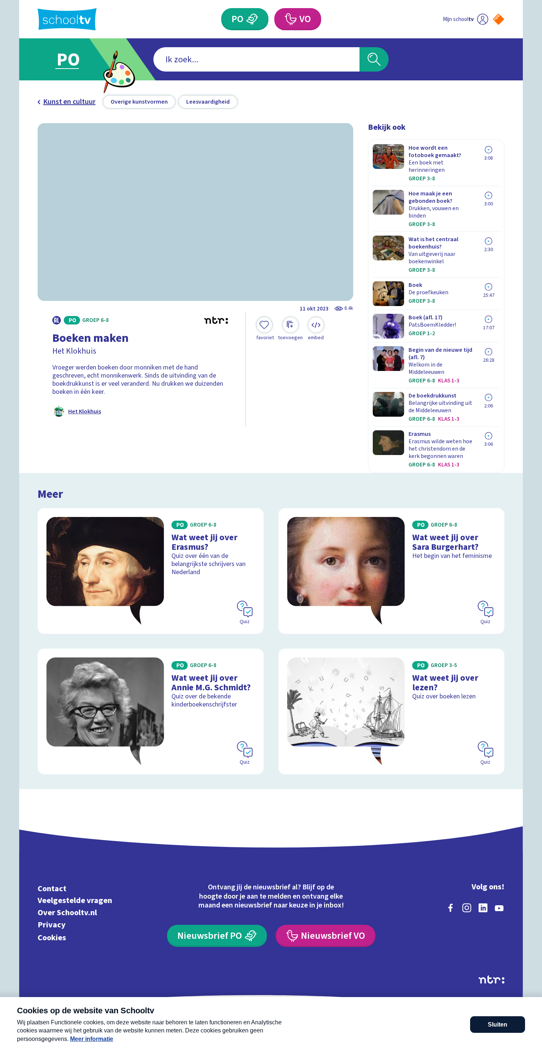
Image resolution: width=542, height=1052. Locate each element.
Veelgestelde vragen (75, 900)
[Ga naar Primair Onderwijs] (74, 59)
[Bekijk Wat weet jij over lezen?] (391, 711)
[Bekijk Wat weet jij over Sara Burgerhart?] (391, 571)
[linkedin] (483, 908)
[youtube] (499, 908)
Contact (52, 888)
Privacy (52, 924)
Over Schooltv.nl (67, 913)
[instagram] (467, 908)
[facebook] (450, 908)
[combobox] (256, 59)
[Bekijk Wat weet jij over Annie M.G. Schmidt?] (151, 711)
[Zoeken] (374, 59)
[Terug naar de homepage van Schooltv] (67, 19)
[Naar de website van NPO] (498, 19)
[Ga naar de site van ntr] (491, 979)
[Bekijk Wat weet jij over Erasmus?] (151, 571)
